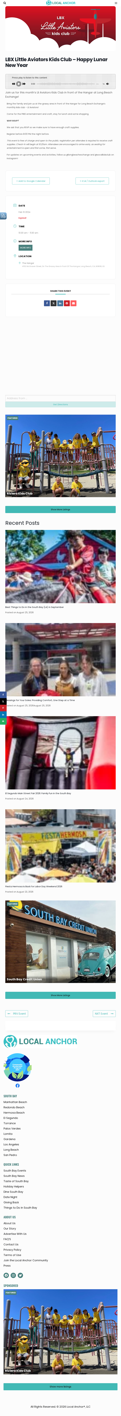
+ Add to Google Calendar (30, 181)
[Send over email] (3, 721)
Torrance (10, 1123)
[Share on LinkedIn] (3, 714)
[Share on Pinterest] (67, 303)
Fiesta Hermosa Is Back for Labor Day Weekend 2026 (33, 886)
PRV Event (19, 1013)
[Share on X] (3, 701)
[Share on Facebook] (47, 303)
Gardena (9, 1139)
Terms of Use (12, 1255)
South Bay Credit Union (24, 979)
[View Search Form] (4, 3)
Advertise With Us (15, 1234)
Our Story (10, 1228)
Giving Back (11, 1202)
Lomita (8, 1134)
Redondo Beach (14, 1107)
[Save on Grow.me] (3, 728)
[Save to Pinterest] (3, 708)
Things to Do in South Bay (20, 1207)
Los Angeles (11, 1144)
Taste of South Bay (16, 1181)
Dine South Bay (13, 1192)
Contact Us (11, 1244)
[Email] (73, 303)
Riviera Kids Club (20, 493)
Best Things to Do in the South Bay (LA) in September (34, 607)
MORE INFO (25, 247)
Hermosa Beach (14, 1112)
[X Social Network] (54, 303)
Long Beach (11, 1150)
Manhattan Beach (15, 1102)
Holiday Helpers (14, 1186)
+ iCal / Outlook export (92, 181)
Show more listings (60, 509)
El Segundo (11, 1118)
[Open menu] (114, 3)
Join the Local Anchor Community (26, 1260)
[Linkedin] (60, 303)
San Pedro (10, 1155)
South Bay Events (15, 1170)
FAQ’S (7, 1239)
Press (7, 1265)
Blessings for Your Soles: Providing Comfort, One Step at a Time (40, 700)
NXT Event (101, 1013)
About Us (9, 1223)
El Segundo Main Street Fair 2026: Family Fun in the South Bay (38, 793)
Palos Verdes (12, 1128)
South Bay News (14, 1176)
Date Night (10, 1197)
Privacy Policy (12, 1250)
